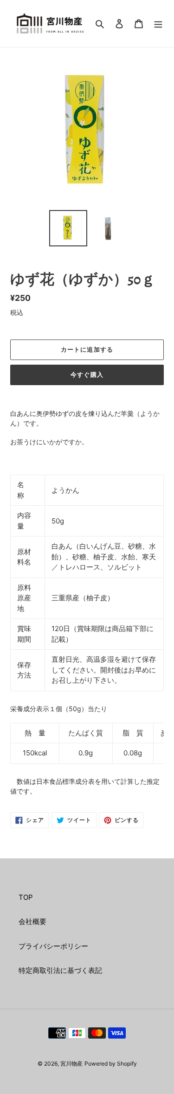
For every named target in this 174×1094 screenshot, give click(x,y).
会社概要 (32, 921)
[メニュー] (158, 24)
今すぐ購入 (87, 375)
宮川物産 (71, 1063)
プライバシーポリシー (53, 946)
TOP (26, 897)
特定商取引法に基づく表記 (60, 970)
